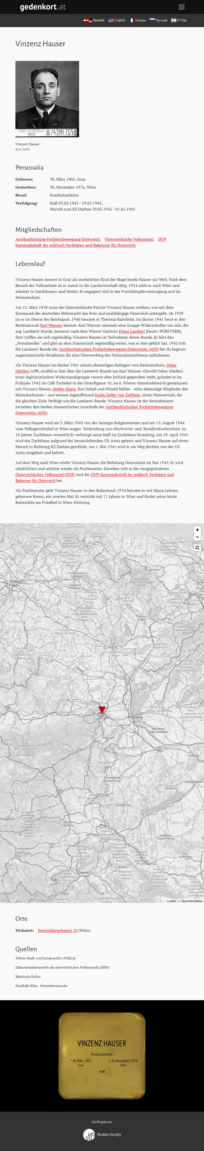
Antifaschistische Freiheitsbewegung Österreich (57, 239)
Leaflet (171, 901)
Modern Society (109, 1135)
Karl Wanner (51, 325)
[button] (102, 710)
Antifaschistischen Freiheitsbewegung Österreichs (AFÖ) (109, 349)
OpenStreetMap (192, 901)
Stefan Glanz (64, 389)
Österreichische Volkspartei (129, 239)
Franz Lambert (132, 331)
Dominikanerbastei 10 (57, 930)
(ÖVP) (45, 474)
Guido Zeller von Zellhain (117, 395)
